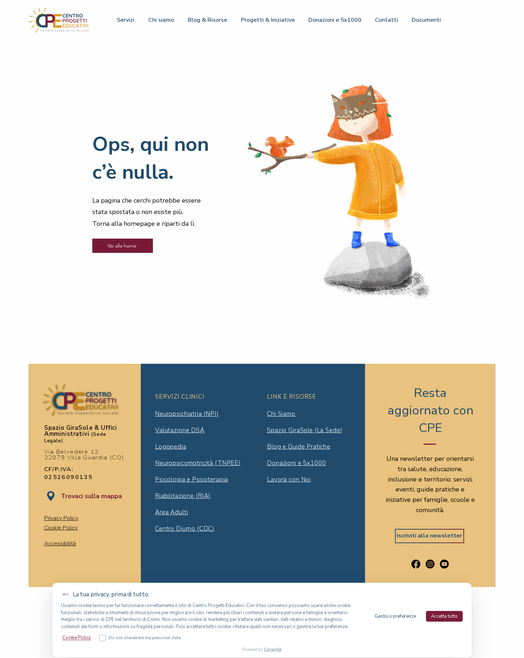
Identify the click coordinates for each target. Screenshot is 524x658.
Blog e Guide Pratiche (298, 447)
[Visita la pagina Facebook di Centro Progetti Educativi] (415, 564)
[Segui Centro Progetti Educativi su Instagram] (430, 564)
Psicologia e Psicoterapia (191, 479)
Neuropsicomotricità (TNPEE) (198, 463)
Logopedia (170, 447)
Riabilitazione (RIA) (183, 496)
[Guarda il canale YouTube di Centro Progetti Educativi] (444, 564)
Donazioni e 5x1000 (296, 463)
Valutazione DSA (180, 430)
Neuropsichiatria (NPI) (187, 414)
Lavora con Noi (289, 479)
